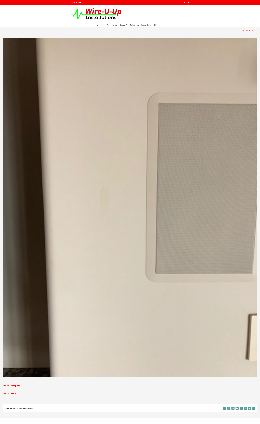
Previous (247, 30)
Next (254, 30)
